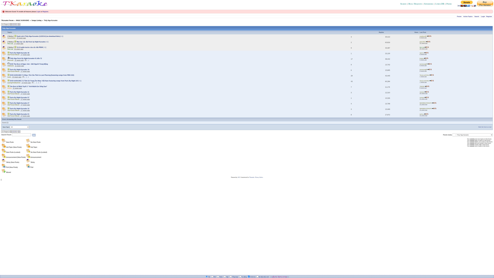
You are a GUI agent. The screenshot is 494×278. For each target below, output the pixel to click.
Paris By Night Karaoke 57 (19, 97)
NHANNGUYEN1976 (426, 103)
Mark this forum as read (484, 127)
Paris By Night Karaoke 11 (19, 92)
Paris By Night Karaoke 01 (19, 114)
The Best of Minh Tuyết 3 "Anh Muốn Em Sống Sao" (28, 86)
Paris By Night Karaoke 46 (19, 53)
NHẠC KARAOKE (22, 20)
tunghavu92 (423, 36)
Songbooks (428, 4)
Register (45, 11)
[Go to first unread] (430, 36)
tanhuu (422, 114)
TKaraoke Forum (7, 20)
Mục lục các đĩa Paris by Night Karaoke (31, 42)
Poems (449, 4)
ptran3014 (423, 41)
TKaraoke (251, 177)
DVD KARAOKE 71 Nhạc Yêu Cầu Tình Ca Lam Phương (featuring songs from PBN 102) (42, 75)
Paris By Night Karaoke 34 (19, 70)
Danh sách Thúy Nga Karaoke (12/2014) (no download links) (38, 36)
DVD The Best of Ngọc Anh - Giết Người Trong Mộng (29, 64)
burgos (422, 58)
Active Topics (468, 16)
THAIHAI (422, 86)
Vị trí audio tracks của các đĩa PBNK (30, 47)
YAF (239, 177)
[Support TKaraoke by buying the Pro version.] (485, 6)
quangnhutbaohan (13, 83)
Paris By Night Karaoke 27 (19, 103)
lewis (9, 77)
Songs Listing (36, 20)
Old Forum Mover (13, 55)
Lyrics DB (439, 4)
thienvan (10, 60)
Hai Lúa (10, 44)
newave (422, 92)
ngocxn (422, 53)
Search (403, 4)
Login (38, 11)
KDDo (9, 88)
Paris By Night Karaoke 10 (19, 109)
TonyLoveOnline (424, 75)
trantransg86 (423, 64)
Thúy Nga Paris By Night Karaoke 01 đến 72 (26, 58)
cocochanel (11, 38)
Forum (459, 16)
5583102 (10, 66)
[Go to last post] (428, 36)
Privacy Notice (259, 177)
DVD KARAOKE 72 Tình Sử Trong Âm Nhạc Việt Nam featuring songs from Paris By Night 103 (44, 81)
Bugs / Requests (415, 4)
